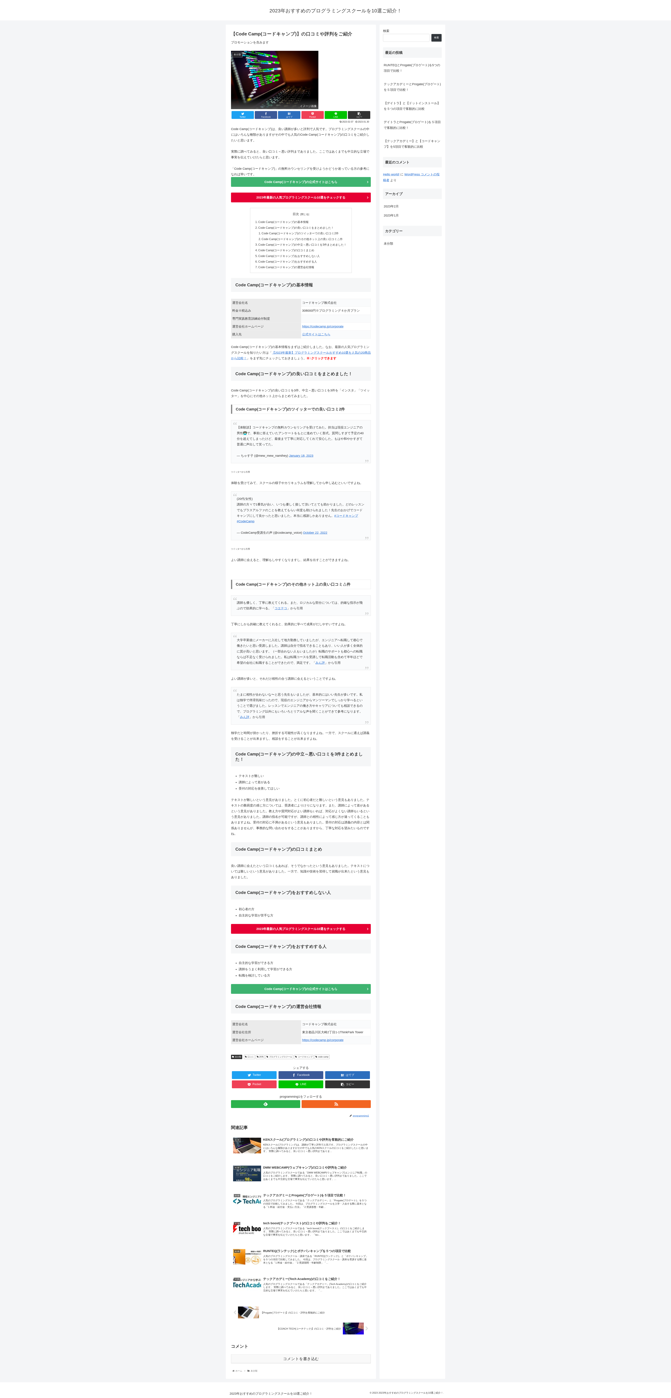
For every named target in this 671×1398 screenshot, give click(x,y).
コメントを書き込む (301, 1359)
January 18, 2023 (301, 455)
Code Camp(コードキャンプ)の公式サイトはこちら (300, 182)
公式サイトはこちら (316, 334)
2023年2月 (391, 206)
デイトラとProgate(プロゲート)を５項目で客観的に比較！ (412, 124)
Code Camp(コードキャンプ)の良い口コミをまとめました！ (296, 227)
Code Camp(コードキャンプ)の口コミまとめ (286, 250)
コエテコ (281, 608)
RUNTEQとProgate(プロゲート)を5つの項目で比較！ (412, 67)
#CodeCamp (245, 521)
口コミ (251, 1057)
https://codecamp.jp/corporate (323, 326)
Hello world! (391, 174)
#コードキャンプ (346, 516)
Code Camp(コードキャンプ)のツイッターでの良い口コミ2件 (300, 233)
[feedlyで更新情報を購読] (265, 1104)
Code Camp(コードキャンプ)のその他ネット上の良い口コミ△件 (302, 239)
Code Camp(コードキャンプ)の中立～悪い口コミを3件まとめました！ (302, 244)
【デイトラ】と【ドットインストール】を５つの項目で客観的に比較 (412, 106)
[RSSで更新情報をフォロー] (336, 1104)
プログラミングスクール (280, 1057)
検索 (386, 31)
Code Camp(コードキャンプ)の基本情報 (283, 221)
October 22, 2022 (315, 532)
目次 (296, 214)
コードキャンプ (305, 1057)
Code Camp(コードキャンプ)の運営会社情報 (286, 267)
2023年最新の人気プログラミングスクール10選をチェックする (300, 197)
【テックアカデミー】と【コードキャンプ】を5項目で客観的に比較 (412, 143)
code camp (323, 1057)
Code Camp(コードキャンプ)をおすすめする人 (287, 261)
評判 (261, 1057)
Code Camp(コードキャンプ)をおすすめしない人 (289, 256)
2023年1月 (391, 215)
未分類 (238, 1057)
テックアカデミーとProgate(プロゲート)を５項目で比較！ (412, 86)
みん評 (320, 663)
